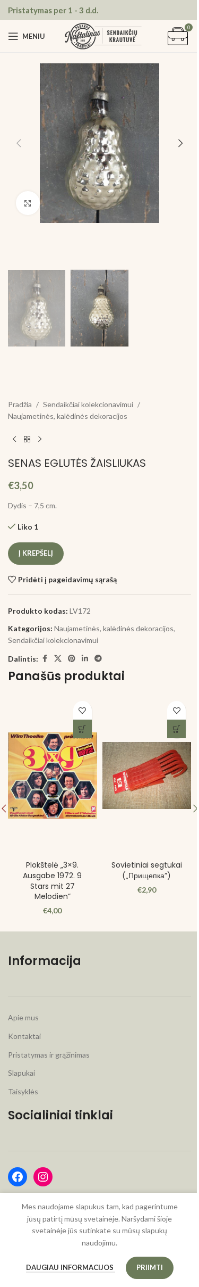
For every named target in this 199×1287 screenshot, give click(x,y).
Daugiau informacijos (66, 1267)
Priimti (145, 1267)
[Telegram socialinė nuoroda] (98, 658)
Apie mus (23, 1017)
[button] (18, 143)
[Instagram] (43, 1176)
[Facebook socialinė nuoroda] (44, 658)
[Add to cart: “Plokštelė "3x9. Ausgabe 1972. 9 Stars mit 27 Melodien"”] (78, 729)
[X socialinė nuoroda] (58, 658)
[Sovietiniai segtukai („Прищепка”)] (140, 775)
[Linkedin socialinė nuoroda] (85, 658)
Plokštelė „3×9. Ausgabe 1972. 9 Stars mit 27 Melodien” (50, 881)
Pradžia (20, 404)
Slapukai (21, 1072)
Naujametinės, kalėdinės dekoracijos (67, 415)
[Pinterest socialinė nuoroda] (72, 658)
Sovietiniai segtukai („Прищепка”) (141, 870)
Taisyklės (23, 1091)
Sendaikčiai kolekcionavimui (88, 404)
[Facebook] (17, 1176)
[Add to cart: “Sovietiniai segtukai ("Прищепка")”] (168, 729)
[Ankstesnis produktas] (14, 439)
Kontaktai (24, 1036)
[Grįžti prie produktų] (27, 439)
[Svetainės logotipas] (103, 35)
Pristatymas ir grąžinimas (49, 1054)
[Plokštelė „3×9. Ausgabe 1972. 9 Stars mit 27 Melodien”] (50, 775)
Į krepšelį (36, 553)
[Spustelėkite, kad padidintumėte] (28, 203)
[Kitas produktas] (39, 439)
